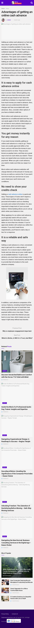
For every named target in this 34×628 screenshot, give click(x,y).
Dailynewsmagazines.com (8, 617)
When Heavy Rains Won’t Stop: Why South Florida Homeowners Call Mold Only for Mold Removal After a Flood (16, 571)
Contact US (15, 614)
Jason (9, 20)
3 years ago (5, 444)
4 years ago (17, 20)
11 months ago (15, 584)
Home (3, 8)
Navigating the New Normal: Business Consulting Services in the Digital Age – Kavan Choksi (16, 542)
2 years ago (5, 379)
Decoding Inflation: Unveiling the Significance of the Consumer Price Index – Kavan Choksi (16, 473)
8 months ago (7, 575)
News (7, 8)
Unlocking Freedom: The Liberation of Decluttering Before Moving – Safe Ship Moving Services (16, 508)
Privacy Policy (5, 614)
